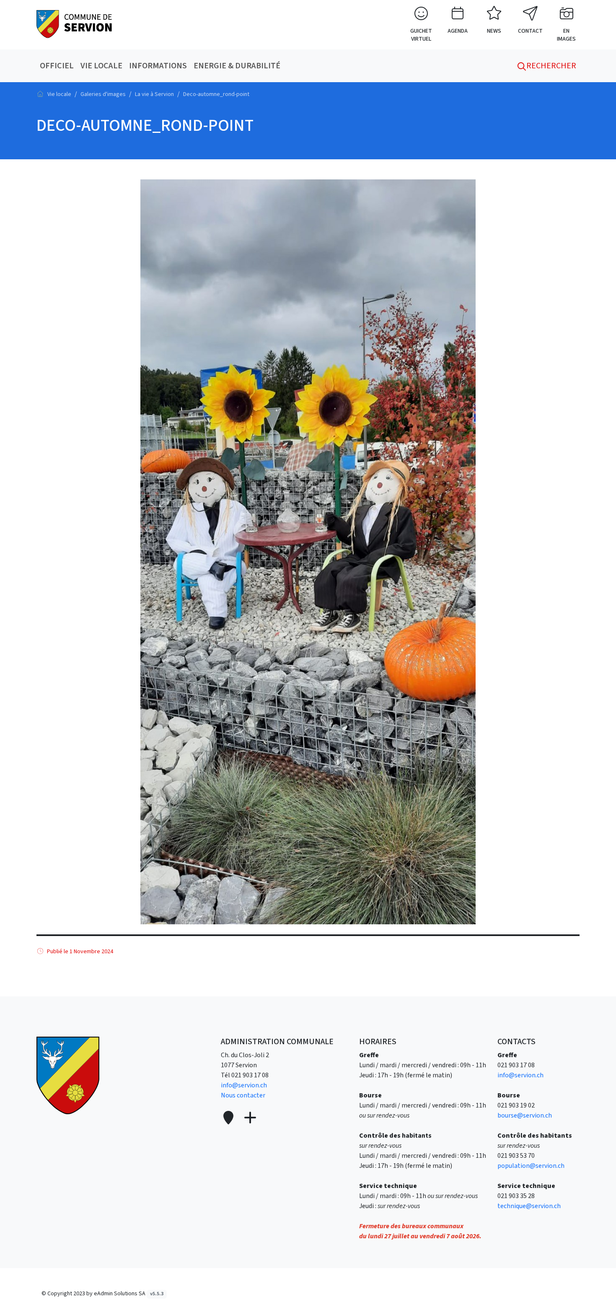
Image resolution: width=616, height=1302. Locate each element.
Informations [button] (158, 66)
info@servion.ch (244, 1085)
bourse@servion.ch (524, 1115)
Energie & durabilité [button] (237, 66)
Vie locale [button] (101, 66)
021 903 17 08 (250, 1075)
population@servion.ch (530, 1165)
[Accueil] (40, 94)
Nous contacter (243, 1095)
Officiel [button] (57, 66)
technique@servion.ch (529, 1206)
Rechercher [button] (550, 66)
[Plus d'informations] (249, 1118)
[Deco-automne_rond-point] (74, 23)
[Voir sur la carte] (229, 1118)
